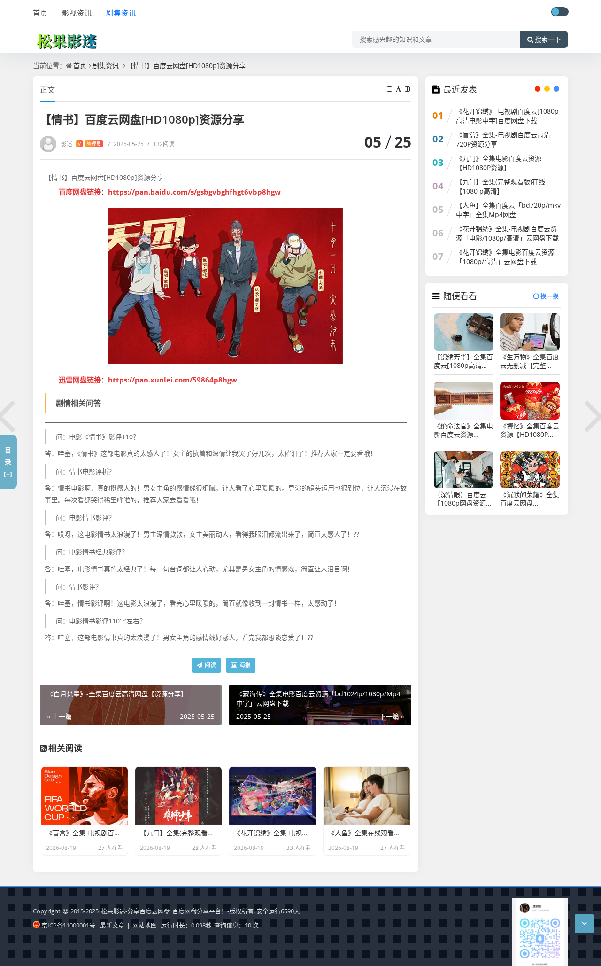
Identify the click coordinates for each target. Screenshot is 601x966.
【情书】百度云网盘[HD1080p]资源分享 (186, 65)
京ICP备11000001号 (68, 925)
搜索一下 (548, 39)
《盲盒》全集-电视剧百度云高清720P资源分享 (503, 139)
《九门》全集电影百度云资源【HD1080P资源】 (498, 163)
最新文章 (112, 925)
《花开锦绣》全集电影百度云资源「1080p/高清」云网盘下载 (505, 257)
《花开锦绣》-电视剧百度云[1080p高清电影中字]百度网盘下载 (507, 116)
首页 (40, 12)
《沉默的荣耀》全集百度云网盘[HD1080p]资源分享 (529, 499)
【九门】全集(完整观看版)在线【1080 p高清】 (500, 186)
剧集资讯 (121, 12)
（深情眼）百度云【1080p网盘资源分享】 (463, 499)
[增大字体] (408, 89)
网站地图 (144, 925)
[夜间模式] (559, 11)
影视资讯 (77, 12)
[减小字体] (390, 89)
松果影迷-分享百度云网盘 (135, 911)
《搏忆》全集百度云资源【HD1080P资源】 (529, 430)
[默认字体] (399, 89)
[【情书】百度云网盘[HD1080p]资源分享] (226, 286)
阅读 (209, 665)
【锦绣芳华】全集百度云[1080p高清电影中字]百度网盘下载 (463, 361)
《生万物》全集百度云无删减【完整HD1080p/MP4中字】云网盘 (529, 361)
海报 (244, 665)
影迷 (81, 144)
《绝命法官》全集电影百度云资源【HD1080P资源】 (463, 430)
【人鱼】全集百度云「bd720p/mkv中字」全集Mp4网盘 (508, 210)
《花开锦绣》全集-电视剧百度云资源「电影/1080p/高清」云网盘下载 (507, 233)
